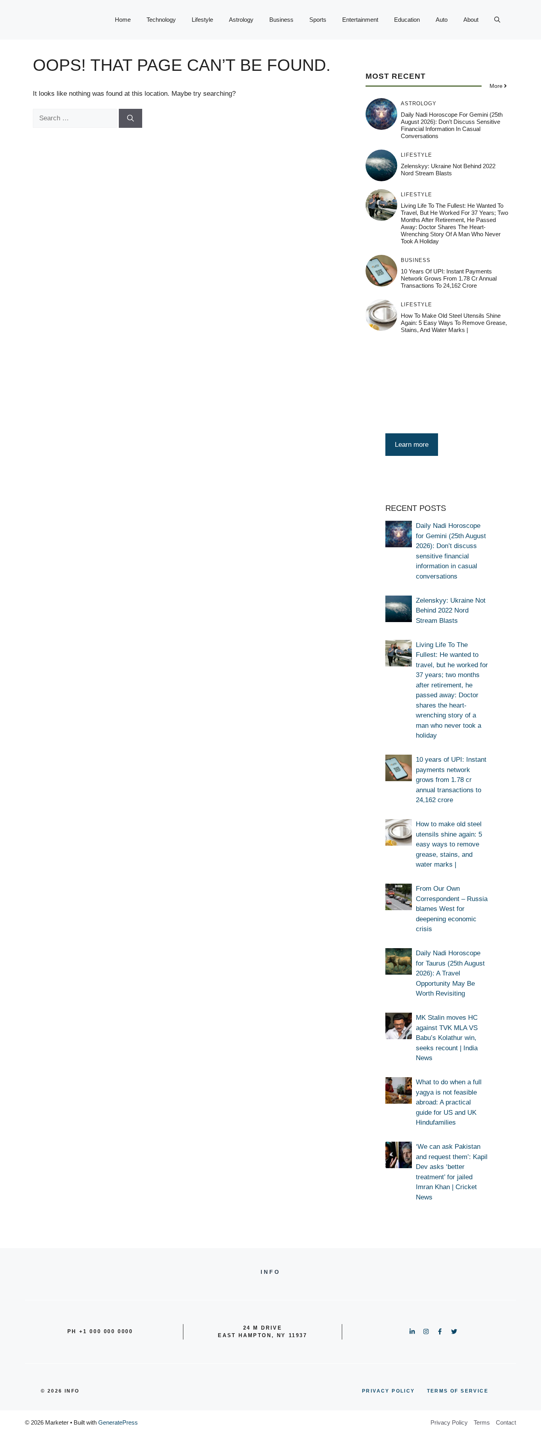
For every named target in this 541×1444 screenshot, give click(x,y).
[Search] (130, 118)
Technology (161, 19)
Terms (482, 1422)
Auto (442, 19)
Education (407, 19)
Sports (317, 19)
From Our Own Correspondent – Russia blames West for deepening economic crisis (452, 909)
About (470, 19)
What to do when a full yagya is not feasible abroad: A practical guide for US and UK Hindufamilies (449, 1102)
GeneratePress (118, 1422)
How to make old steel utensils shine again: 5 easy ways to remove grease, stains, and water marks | (454, 322)
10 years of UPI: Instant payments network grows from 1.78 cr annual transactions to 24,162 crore (449, 278)
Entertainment (360, 19)
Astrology (241, 19)
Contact (506, 1422)
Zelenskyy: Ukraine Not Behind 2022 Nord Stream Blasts (448, 169)
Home (123, 19)
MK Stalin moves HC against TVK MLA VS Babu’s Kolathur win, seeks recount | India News (447, 1038)
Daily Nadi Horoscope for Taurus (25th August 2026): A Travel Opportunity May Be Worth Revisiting (450, 973)
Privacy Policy (449, 1422)
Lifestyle (202, 19)
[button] (497, 20)
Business (281, 19)
